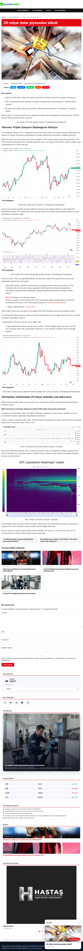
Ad (3, 632)
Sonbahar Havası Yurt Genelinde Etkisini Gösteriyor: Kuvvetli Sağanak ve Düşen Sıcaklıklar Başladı (35, 815)
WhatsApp (30, 87)
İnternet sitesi (7, 648)
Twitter (13, 87)
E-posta (5, 640)
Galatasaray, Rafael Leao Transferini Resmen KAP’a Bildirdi (22, 809)
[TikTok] (28, 702)
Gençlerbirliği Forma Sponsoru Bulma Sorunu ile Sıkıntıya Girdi (23, 811)
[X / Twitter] (11, 702)
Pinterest (45, 87)
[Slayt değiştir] (37, 931)
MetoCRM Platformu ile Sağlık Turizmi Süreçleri (19, 818)
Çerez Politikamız (36, 948)
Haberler (4, 17)
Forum (48, 10)
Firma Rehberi (37, 10)
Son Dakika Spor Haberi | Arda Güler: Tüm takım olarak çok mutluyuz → (58, 540)
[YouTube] (22, 702)
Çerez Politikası (60, 10)
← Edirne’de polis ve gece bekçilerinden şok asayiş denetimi (18, 540)
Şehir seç (8, 685)
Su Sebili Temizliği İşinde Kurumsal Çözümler (18, 813)
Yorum (5, 613)
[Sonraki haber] (77, 716)
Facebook (21, 87)
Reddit (38, 87)
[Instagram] (16, 702)
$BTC (8, 297)
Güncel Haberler (23, 10)
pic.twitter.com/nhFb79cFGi (55, 303)
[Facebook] (5, 702)
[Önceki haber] (72, 716)
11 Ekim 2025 (30, 307)
